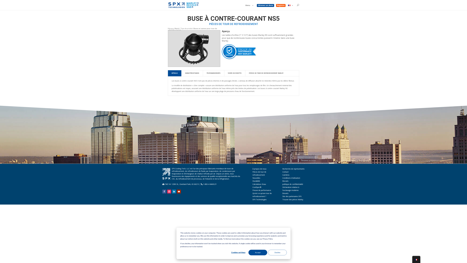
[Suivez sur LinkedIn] (174, 191)
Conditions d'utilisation (291, 178)
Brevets (285, 193)
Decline (277, 252)
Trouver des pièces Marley (292, 199)
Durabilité (256, 181)
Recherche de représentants (293, 169)
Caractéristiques (192, 73)
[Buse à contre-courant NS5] (194, 66)
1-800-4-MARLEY (209, 184)
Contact (285, 172)
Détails (175, 73)
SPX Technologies (259, 199)
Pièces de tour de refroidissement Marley (266, 73)
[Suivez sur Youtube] (179, 191)
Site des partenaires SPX (291, 196)
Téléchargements (213, 73)
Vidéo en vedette (235, 73)
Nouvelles (256, 178)
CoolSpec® (256, 187)
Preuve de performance (261, 190)
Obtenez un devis (265, 5)
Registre (281, 5)
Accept (258, 252)
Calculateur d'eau (259, 184)
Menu (247, 5)
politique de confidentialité (292, 184)
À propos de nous (259, 169)
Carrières (285, 175)
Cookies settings (238, 252)
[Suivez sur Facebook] (164, 191)
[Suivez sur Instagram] (169, 191)
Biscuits (285, 181)
